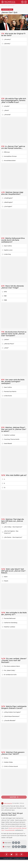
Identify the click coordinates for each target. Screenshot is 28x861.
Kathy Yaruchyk (8, 803)
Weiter (13, 797)
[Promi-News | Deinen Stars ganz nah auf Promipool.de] (11, 2)
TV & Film (5, 5)
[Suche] (22, 2)
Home (2, 5)
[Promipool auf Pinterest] (21, 854)
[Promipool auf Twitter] (11, 854)
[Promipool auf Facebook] (6, 854)
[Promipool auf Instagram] (16, 854)
